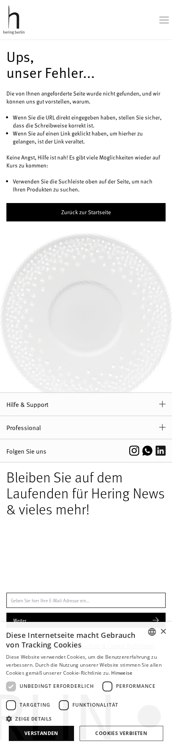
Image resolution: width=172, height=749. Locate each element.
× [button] (163, 632)
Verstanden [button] (41, 733)
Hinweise (121, 672)
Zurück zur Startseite (86, 212)
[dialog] (86, 685)
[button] (86, 719)
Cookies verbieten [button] (121, 733)
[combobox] (152, 632)
